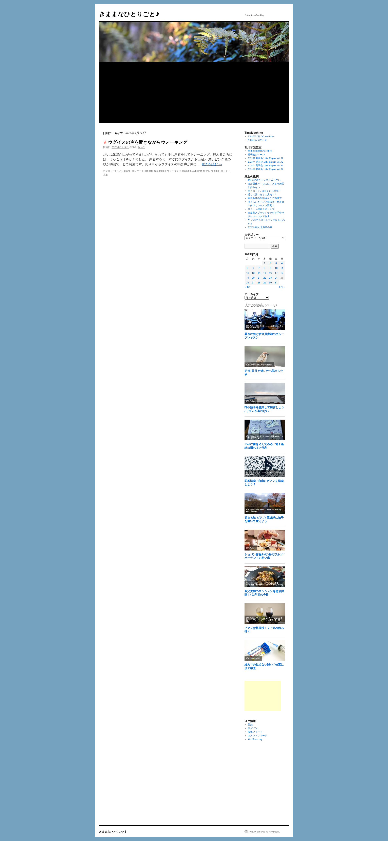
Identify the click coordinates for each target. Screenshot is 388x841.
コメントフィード (257, 735)
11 (281, 267)
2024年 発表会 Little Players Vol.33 (265, 165)
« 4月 (247, 286)
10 (276, 267)
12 (247, 272)
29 (264, 282)
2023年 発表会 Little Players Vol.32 (265, 161)
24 (276, 277)
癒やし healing (211, 170)
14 (259, 272)
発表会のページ (256, 154)
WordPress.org (255, 739)
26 (247, 282)
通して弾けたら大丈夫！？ (262, 194)
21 (259, 277)
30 (270, 282)
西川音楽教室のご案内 (260, 150)
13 (253, 272)
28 (259, 282)
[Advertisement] (194, 92)
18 (281, 272)
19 (247, 277)
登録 (250, 724)
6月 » (282, 286)
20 (253, 277)
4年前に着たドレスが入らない (264, 179)
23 (270, 277)
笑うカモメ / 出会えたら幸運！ (264, 190)
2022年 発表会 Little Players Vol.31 (265, 158)
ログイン (252, 728)
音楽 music (160, 170)
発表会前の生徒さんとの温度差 (265, 198)
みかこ (141, 147)
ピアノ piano (123, 170)
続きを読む (212, 164)
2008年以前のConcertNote (261, 136)
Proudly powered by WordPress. (264, 831)
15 (264, 272)
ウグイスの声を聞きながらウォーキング (148, 142)
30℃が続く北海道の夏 (260, 227)
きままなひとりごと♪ (129, 13)
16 (270, 272)
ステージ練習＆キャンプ (261, 209)
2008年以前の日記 (257, 139)
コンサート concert (142, 170)
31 (276, 282)
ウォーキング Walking (179, 170)
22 (264, 277)
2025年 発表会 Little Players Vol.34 (265, 169)
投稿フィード (255, 731)
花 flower (197, 170)
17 (276, 272)
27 (253, 282)
